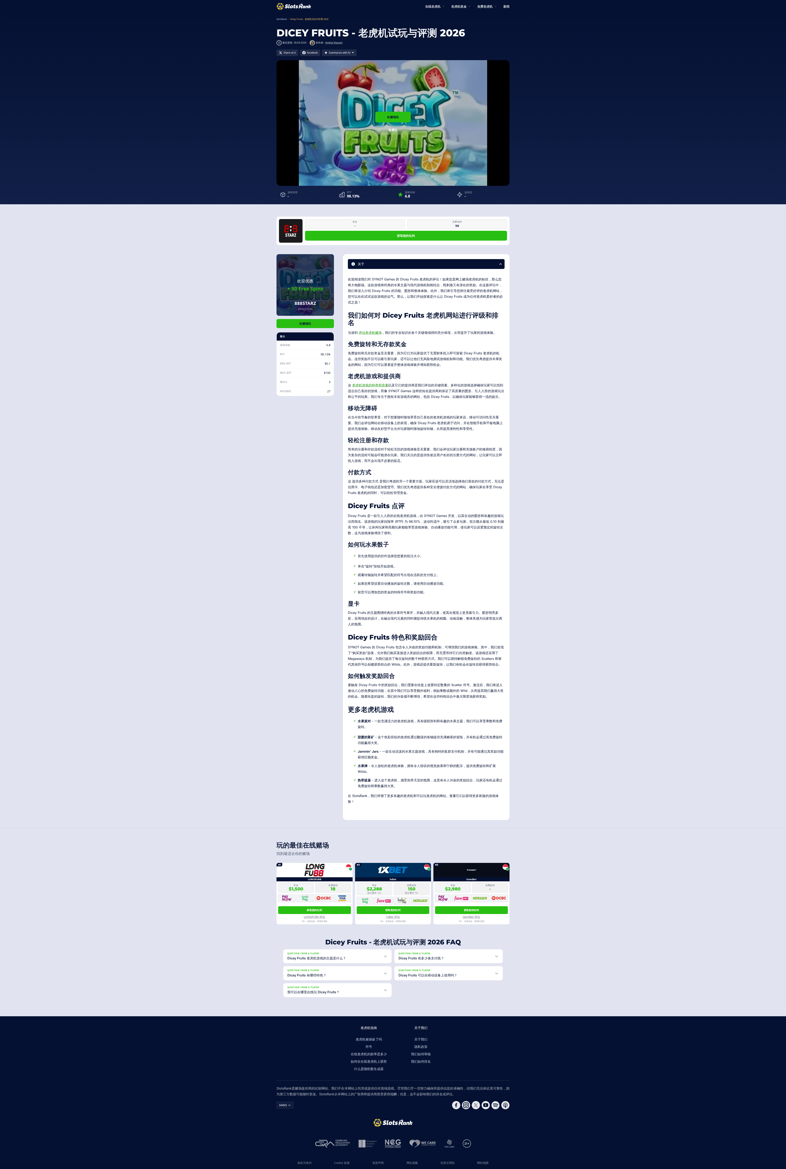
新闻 (506, 6)
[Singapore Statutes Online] (367, 1143)
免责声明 (378, 1163)
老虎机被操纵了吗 (369, 1039)
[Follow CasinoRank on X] (476, 1105)
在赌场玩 (393, 117)
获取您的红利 (406, 236)
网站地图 (483, 1163)
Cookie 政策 (342, 1163)
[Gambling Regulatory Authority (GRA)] (332, 1143)
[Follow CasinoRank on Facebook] (456, 1105)
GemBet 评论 (471, 917)
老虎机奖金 (459, 6)
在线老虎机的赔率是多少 (369, 1054)
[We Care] (422, 1143)
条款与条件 (304, 1163)
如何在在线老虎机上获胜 (369, 1061)
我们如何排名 (421, 1061)
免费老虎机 (485, 6)
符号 (369, 1046)
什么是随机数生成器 (369, 1069)
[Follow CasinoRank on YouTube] (486, 1105)
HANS (283, 1105)
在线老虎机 (433, 6)
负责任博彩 (447, 1163)
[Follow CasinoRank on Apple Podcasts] (505, 1105)
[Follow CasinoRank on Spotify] (495, 1105)
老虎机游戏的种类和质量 (370, 385)
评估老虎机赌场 (370, 333)
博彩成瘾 (412, 1163)
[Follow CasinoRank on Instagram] (466, 1105)
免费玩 (392, 130)
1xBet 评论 (393, 917)
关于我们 (420, 1039)
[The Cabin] (449, 1143)
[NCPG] (393, 1143)
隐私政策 (420, 1046)
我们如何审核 (421, 1054)
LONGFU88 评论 (314, 917)
